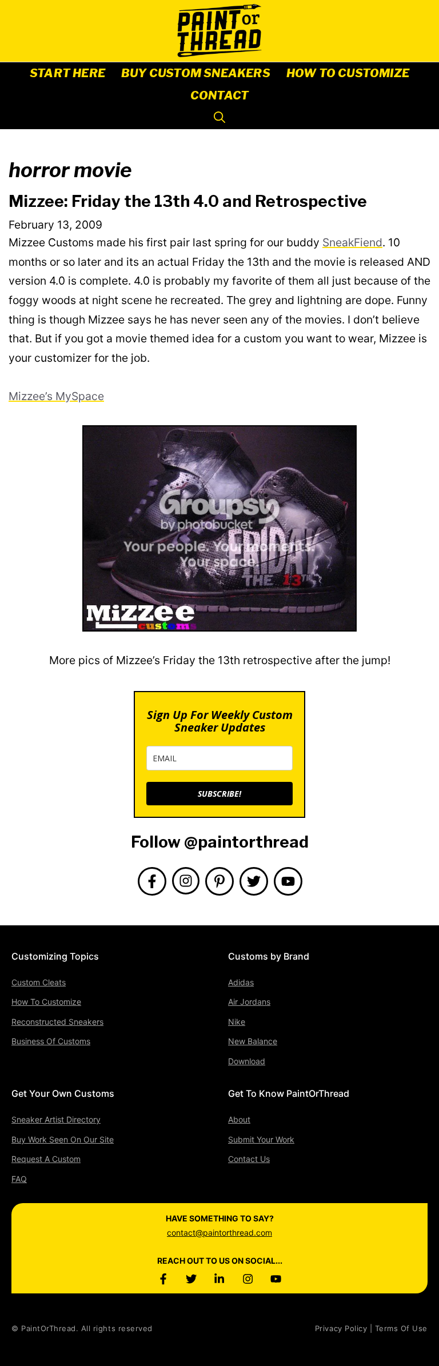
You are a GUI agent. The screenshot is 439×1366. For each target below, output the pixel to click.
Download (246, 1061)
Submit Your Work (261, 1139)
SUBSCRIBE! (219, 793)
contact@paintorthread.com (219, 1232)
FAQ (19, 1179)
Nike (236, 1022)
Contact (219, 95)
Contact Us (249, 1159)
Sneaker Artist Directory (56, 1119)
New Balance (252, 1041)
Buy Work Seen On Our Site (62, 1139)
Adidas (241, 982)
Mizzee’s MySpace (56, 396)
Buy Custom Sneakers (195, 73)
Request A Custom (46, 1159)
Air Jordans (249, 1001)
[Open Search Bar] (219, 118)
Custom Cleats (38, 982)
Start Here (67, 73)
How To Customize (347, 73)
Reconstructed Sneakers (57, 1022)
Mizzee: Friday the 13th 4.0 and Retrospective (188, 201)
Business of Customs (50, 1041)
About (239, 1119)
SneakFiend (352, 242)
